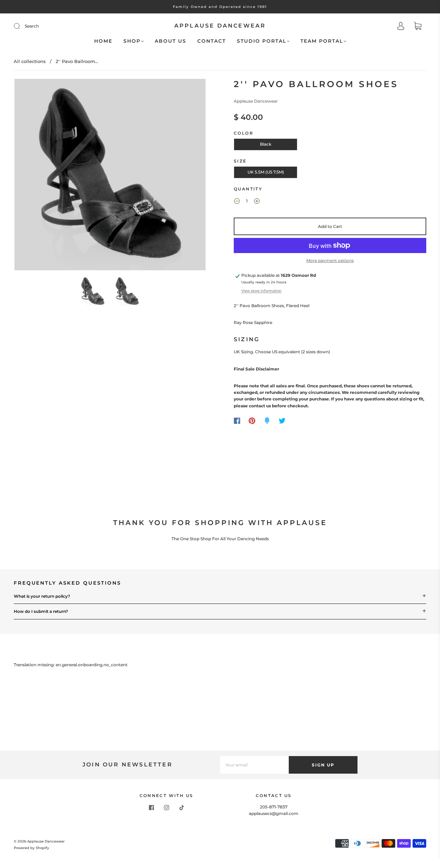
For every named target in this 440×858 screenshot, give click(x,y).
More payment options (330, 260)
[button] (33, 176)
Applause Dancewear (220, 25)
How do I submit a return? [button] (41, 611)
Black (265, 144)
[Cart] (417, 26)
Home (103, 41)
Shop (132, 41)
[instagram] (166, 807)
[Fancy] (267, 420)
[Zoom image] (110, 176)
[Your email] (254, 765)
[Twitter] (282, 420)
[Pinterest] (252, 420)
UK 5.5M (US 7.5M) (266, 172)
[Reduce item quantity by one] (236, 201)
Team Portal (321, 41)
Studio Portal (261, 41)
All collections (30, 61)
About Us (170, 41)
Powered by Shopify (31, 848)
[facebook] (151, 807)
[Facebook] (237, 420)
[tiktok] (181, 807)
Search (32, 26)
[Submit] (21, 26)
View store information (261, 291)
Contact (211, 41)
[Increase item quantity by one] (256, 201)
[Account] (401, 26)
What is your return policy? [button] (42, 596)
